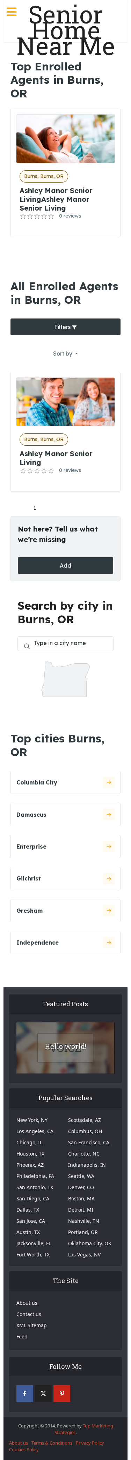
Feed (22, 1336)
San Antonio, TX (34, 1187)
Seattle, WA (81, 1176)
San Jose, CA (30, 1221)
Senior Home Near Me (65, 30)
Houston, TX (30, 1153)
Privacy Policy (90, 1443)
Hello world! (65, 1046)
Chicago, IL (29, 1142)
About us (26, 1303)
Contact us (28, 1314)
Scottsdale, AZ (84, 1120)
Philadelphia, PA (35, 1176)
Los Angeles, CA (34, 1131)
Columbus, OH (85, 1131)
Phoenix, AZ (30, 1164)
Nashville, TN (83, 1221)
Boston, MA (81, 1198)
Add (65, 565)
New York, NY (32, 1120)
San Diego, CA (32, 1198)
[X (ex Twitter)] (43, 1393)
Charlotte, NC (84, 1153)
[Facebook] (24, 1393)
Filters (63, 326)
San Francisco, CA (88, 1142)
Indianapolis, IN (87, 1164)
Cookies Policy (24, 1449)
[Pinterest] (61, 1393)
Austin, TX (28, 1232)
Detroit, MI (80, 1209)
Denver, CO (81, 1187)
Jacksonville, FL (33, 1243)
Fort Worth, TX (33, 1254)
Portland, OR (83, 1232)
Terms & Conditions (51, 1443)
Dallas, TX (27, 1209)
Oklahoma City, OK (89, 1243)
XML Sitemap (31, 1325)
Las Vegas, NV (84, 1254)
